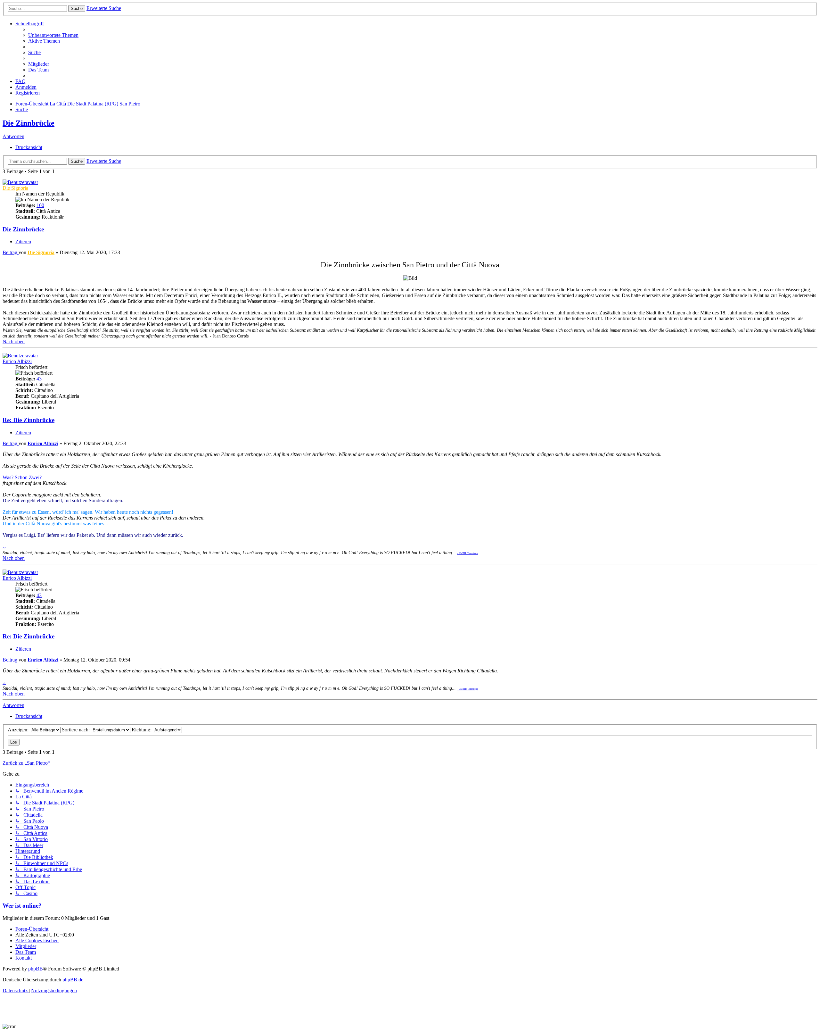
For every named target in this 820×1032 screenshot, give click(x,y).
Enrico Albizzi (17, 361)
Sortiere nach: (76, 729)
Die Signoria (15, 188)
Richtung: (142, 729)
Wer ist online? (22, 905)
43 (39, 378)
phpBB (35, 968)
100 (40, 205)
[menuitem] (53, 35)
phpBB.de (72, 979)
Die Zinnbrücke (28, 123)
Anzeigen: (19, 729)
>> (4, 547)
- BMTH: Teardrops (467, 553)
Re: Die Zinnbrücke (28, 420)
